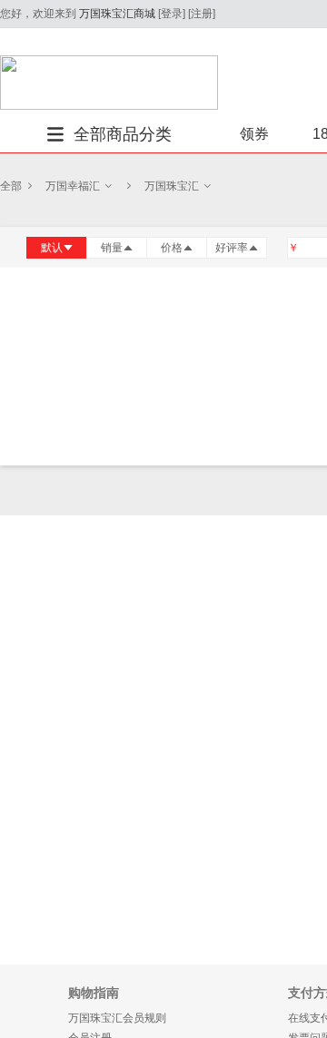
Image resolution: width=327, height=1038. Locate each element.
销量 (112, 247)
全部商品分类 (123, 134)
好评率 (231, 247)
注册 (202, 13)
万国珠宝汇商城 (117, 13)
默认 (52, 247)
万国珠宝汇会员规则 (117, 1018)
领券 (254, 134)
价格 (172, 247)
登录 (172, 13)
